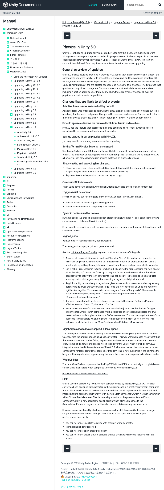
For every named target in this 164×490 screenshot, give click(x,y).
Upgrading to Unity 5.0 (25, 127)
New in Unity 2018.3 (16, 261)
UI (8, 214)
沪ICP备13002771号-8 (72, 486)
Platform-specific (15, 240)
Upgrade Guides (18, 71)
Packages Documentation (20, 265)
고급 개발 (15, 59)
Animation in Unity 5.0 (28, 136)
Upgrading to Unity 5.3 (25, 118)
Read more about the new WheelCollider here (85, 373)
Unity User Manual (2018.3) (20, 29)
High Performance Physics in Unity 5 (91, 60)
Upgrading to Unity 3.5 (25, 173)
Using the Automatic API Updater (30, 76)
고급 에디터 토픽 (18, 63)
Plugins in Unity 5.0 (26, 149)
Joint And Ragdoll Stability (84, 252)
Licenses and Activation (22, 67)
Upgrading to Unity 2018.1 (27, 89)
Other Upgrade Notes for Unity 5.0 (32, 163)
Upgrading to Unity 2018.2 (27, 85)
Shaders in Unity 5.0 (27, 157)
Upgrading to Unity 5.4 (25, 114)
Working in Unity (15, 33)
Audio (10, 202)
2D (8, 181)
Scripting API (109, 4)
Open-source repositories (19, 231)
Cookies (86, 480)
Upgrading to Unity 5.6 (25, 106)
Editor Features (18, 55)
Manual (92, 5)
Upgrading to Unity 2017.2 (27, 97)
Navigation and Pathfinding (20, 219)
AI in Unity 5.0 (24, 132)
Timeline (11, 210)
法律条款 (65, 480)
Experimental (13, 244)
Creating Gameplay (20, 50)
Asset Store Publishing (18, 235)
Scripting (11, 194)
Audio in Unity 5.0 (26, 140)
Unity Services (14, 223)
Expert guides (13, 256)
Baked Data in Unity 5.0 (28, 144)
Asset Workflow (18, 42)
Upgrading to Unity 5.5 (25, 110)
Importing (11, 177)
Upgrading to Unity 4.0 (25, 168)
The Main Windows (19, 46)
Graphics (11, 185)
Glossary (11, 269)
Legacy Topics (14, 248)
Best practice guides (17, 252)
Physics (10, 189)
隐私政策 (75, 480)
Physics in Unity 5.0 (26, 153)
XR (8, 227)
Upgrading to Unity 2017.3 (27, 93)
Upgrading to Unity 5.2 (25, 123)
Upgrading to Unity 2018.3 (27, 81)
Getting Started (18, 38)
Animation (12, 206)
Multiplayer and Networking (20, 198)
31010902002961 (88, 476)
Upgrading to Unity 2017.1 (27, 102)
